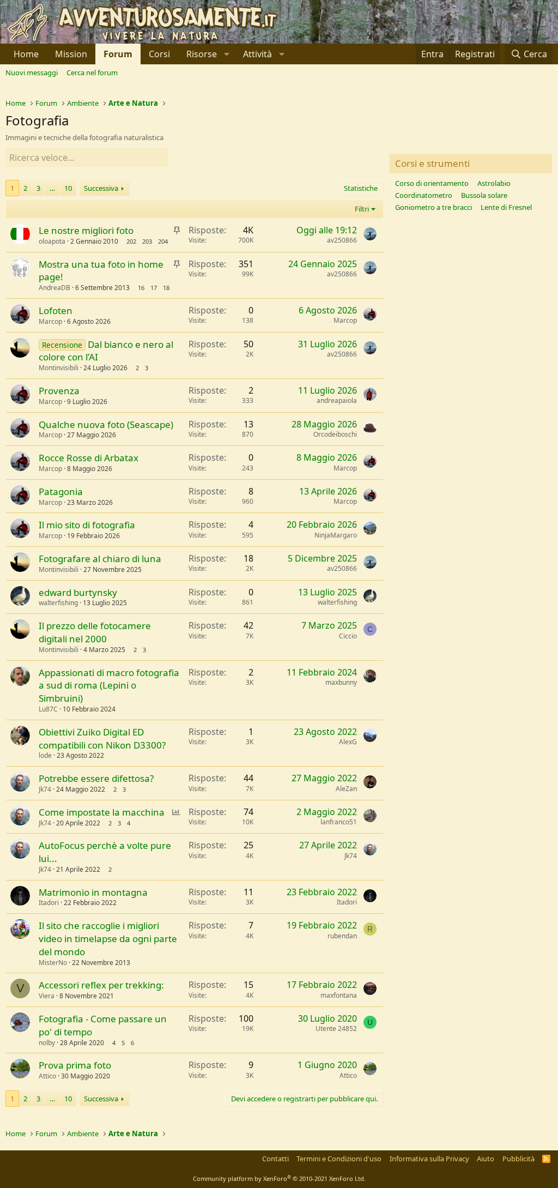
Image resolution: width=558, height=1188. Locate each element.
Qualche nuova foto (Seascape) (106, 424)
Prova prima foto (75, 1065)
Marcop (50, 321)
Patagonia (61, 491)
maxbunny (341, 682)
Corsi (159, 54)
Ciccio (348, 636)
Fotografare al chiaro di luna (100, 558)
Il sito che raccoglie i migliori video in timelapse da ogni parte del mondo (108, 938)
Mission (71, 54)
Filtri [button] (362, 209)
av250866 (342, 240)
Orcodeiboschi (335, 434)
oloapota (52, 241)
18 (166, 288)
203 (147, 241)
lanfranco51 (338, 822)
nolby (47, 1042)
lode (45, 755)
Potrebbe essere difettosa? (96, 778)
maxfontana (338, 995)
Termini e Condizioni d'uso (338, 1158)
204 (163, 241)
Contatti (275, 1158)
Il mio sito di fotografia (87, 524)
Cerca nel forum (92, 72)
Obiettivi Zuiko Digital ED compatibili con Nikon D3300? (102, 738)
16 (141, 288)
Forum (118, 54)
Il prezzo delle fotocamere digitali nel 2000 (95, 632)
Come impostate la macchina (102, 812)
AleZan (346, 788)
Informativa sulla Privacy (429, 1158)
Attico (47, 1076)
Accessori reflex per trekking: (101, 985)
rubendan (342, 935)
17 (153, 288)
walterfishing (58, 602)
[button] (206, 54)
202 (131, 241)
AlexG (348, 741)
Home (26, 54)
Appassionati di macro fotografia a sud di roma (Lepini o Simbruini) (109, 685)
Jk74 (45, 789)
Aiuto (485, 1158)
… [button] (52, 188)
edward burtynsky (78, 592)
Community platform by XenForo (279, 1178)
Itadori (49, 902)
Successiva (101, 188)
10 (68, 188)
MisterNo (53, 962)
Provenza (59, 390)
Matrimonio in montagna (93, 892)
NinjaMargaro (335, 535)
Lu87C (48, 709)
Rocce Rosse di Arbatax (88, 457)
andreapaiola (337, 400)
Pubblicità (518, 1158)
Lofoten (55, 310)
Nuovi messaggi (31, 72)
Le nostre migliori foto (86, 230)
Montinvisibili (58, 367)
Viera (46, 995)
